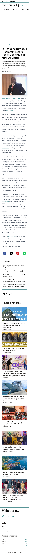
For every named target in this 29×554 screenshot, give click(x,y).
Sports (17, 9)
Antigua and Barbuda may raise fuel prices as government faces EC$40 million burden (14, 280)
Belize (12, 9)
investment (11, 236)
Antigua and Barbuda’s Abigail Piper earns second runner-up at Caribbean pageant (14, 285)
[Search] (23, 5)
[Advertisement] (14, 26)
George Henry (10, 294)
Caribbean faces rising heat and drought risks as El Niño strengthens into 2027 (13, 271)
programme (5, 148)
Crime (22, 9)
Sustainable (5, 201)
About (3, 526)
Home (3, 9)
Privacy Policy (5, 531)
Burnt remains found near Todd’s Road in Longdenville (13, 266)
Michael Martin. (10, 110)
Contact (3, 528)
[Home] (2, 44)
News (7, 9)
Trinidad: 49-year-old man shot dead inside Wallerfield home (14, 275)
